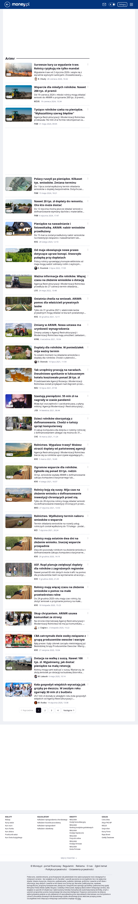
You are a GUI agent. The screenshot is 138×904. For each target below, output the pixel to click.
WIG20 (104, 825)
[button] (112, 4)
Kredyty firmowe (76, 844)
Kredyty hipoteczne (77, 833)
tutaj (79, 898)
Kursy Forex (106, 831)
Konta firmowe (75, 849)
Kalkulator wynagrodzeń (46, 825)
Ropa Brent (106, 834)
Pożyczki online (75, 838)
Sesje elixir (106, 828)
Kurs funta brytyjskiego (13, 837)
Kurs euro (8, 825)
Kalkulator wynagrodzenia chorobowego (52, 819)
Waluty (7, 819)
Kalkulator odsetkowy (45, 828)
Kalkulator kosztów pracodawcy (49, 822)
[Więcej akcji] (87, 64)
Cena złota (106, 819)
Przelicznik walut (11, 834)
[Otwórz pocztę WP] (104, 4)
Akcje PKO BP (107, 822)
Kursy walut (9, 822)
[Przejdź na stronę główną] (7, 6)
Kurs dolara (9, 831)
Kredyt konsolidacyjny (78, 822)
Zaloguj (122, 4)
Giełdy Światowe (108, 837)
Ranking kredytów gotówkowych (81, 827)
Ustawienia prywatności (81, 869)
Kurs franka (9, 828)
